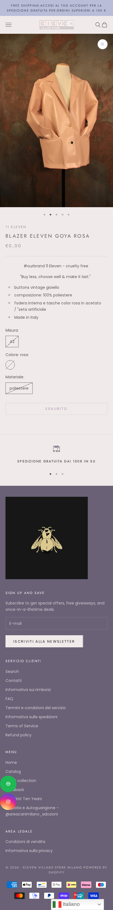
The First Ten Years (23, 798)
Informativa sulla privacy (29, 850)
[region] (56, 454)
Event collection (20, 780)
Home (11, 762)
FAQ (9, 698)
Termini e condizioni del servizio (35, 708)
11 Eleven (15, 226)
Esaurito (57, 408)
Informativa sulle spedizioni (31, 717)
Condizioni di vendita (25, 841)
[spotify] (8, 784)
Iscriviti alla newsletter (44, 641)
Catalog (13, 771)
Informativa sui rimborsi (28, 689)
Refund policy (18, 735)
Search (12, 671)
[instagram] (8, 802)
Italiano (70, 904)
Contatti (13, 680)
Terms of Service (21, 726)
